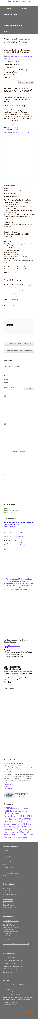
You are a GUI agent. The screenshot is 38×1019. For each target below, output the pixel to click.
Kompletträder (8, 789)
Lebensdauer (7, 824)
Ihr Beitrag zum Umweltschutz (12, 966)
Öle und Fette (22, 8)
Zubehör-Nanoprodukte (10, 895)
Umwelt (9, 837)
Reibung (13, 832)
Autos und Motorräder (9, 957)
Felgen (6, 787)
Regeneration (23, 829)
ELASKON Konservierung (11, 921)
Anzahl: (6, 78)
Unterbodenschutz (8, 923)
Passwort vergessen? (10, 388)
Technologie (28, 834)
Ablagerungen (25, 808)
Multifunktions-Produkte (10, 927)
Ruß (27, 831)
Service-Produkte (8, 905)
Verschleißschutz (21, 837)
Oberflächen (19, 827)
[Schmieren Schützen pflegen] (19, 1)
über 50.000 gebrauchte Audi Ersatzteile (16, 772)
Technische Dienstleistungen (12, 876)
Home (9, 8)
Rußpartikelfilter (19, 835)
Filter (11, 819)
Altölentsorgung (8, 867)
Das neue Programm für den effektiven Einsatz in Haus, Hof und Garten (19, 523)
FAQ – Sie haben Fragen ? (11, 969)
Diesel (17, 813)
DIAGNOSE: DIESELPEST (11, 995)
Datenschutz (7, 856)
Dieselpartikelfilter (15, 816)
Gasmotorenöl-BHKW (9, 907)
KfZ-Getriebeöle (8, 901)
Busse (25, 811)
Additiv (8, 810)
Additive (6, 20)
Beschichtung (20, 811)
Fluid (16, 818)
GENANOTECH (25, 819)
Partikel (25, 826)
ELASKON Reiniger (9, 925)
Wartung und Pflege (10, 14)
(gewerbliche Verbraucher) (23, 545)
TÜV (5, 837)
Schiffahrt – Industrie (9, 963)
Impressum (6, 850)
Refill (14, 829)
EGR (7, 819)
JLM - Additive (7, 940)
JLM (21, 821)
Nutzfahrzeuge (11, 827)
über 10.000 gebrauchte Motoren (13, 764)
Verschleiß (14, 837)
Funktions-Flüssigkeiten (10, 903)
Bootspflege (6, 890)
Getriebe (8, 821)
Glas (13, 822)
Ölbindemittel (7, 933)
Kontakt (5, 864)
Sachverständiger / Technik (11, 873)
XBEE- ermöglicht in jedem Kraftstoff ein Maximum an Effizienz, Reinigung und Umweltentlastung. (18, 998)
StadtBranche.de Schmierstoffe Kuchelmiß (16, 944)
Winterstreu (6, 935)
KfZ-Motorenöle (8, 899)
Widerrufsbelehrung (9, 859)
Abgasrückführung (16, 808)
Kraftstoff (25, 822)
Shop (5, 31)
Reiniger (19, 832)
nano (5, 826)
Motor (26, 824)
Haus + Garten (7, 892)
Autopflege (6, 888)
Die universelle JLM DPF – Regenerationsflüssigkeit (11, 1003)
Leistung (14, 824)
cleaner (8, 813)
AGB (4, 853)
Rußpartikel (9, 834)
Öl (26, 837)
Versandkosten (24, 68)
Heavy (16, 822)
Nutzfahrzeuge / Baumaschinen (12, 960)
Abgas (8, 808)
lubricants (20, 824)
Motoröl (31, 824)
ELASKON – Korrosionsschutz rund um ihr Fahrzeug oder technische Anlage (16, 991)
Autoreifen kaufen (9, 784)
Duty (5, 819)
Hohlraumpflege (8, 929)
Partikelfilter (8, 829)
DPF (30, 816)
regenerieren (7, 832)
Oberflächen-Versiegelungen (13, 25)
